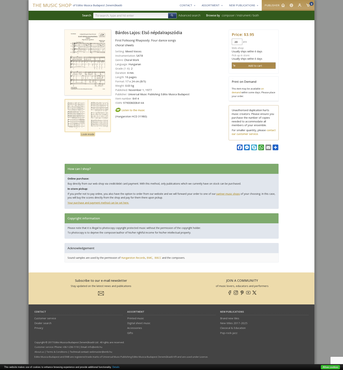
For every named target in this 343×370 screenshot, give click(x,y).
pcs (245, 41)
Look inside (87, 134)
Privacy (38, 328)
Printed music (135, 318)
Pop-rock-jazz (228, 333)
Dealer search (42, 323)
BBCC (158, 257)
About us (39, 351)
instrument (244, 15)
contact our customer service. (254, 132)
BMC (149, 257)
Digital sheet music (138, 323)
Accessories (134, 328)
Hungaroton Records (133, 257)
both (256, 15)
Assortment (135, 312)
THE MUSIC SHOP (52, 5)
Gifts (130, 333)
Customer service (45, 318)
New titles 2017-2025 (233, 323)
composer (228, 15)
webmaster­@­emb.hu (101, 351)
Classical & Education (233, 328)
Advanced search (189, 15)
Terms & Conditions (57, 351)
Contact (40, 312)
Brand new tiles (229, 318)
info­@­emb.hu (95, 347)
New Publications (232, 312)
